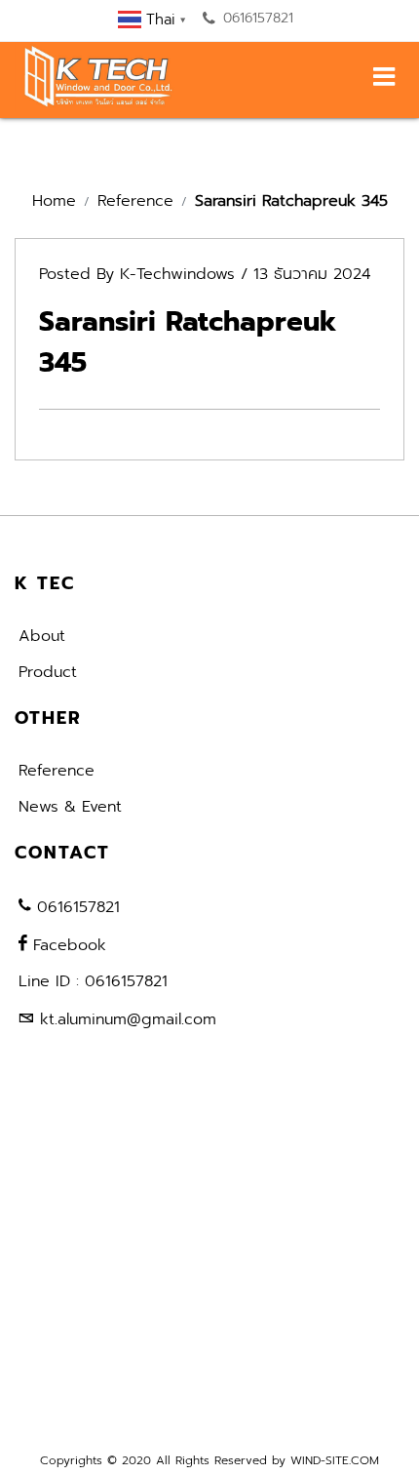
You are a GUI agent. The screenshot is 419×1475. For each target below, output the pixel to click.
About (42, 636)
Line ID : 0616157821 (93, 981)
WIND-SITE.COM (334, 1460)
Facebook (66, 945)
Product (48, 672)
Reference (135, 201)
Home (54, 201)
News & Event (70, 806)
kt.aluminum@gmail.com (128, 1019)
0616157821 (255, 18)
